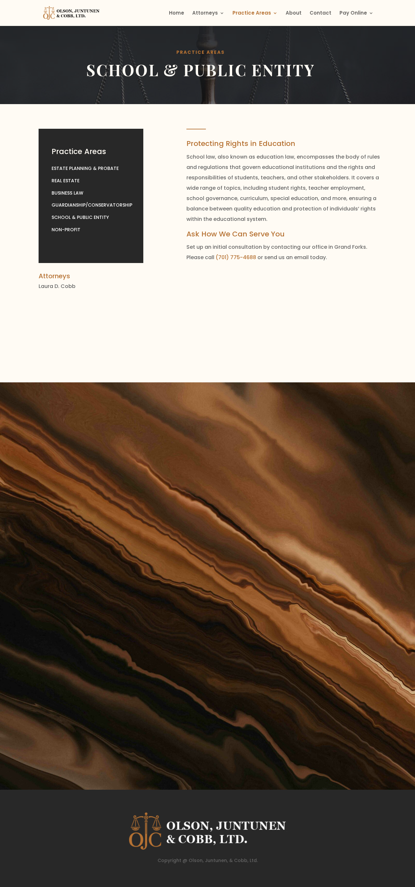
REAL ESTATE (65, 180)
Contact (320, 13)
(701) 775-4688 (236, 257)
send (184, 734)
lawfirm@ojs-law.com (295, 484)
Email (76, 584)
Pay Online (353, 13)
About (294, 13)
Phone (77, 576)
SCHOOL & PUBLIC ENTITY (80, 217)
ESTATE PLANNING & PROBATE (85, 168)
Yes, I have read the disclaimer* (114, 720)
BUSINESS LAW (67, 193)
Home (176, 13)
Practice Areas (251, 13)
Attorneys (205, 13)
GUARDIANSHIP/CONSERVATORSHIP (92, 205)
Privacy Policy (77, 751)
